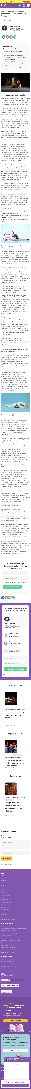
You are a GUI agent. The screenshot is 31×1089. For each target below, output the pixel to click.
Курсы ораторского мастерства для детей (11, 966)
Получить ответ (7, 858)
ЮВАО (23, 709)
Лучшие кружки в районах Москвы (12, 709)
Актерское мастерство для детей (9, 952)
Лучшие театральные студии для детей (10, 950)
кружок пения (24, 104)
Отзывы (3, 883)
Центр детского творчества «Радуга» (14, 55)
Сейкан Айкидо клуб (9, 61)
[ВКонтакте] (3, 37)
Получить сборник (16, 1020)
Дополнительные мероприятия (8, 919)
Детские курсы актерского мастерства (10, 940)
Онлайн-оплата (4, 909)
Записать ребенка (12, 587)
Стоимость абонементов (7, 904)
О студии (3, 875)
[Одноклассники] (7, 37)
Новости (3, 887)
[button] (28, 5)
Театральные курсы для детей (8, 930)
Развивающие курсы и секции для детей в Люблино (14, 715)
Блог (2, 890)
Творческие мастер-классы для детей (10, 933)
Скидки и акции (5, 907)
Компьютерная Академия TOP (12, 67)
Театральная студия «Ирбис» (11, 49)
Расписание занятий (6, 902)
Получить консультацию (15, 669)
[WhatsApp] (15, 37)
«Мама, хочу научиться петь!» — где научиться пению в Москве (14, 763)
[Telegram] (11, 37)
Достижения (4, 878)
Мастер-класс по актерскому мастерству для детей (13, 928)
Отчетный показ (5, 917)
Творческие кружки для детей (8, 947)
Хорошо (15, 1085)
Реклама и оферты (5, 895)
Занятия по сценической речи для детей (10, 963)
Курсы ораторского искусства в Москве (10, 959)
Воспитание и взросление (19, 797)
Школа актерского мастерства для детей (11, 938)
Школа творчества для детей (8, 945)
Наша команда (4, 880)
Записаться (27, 1)
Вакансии (3, 892)
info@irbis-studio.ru (16, 980)
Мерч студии (4, 914)
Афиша (2, 885)
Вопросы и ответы (5, 912)
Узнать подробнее (15, 1050)
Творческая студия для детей (8, 935)
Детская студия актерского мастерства (10, 942)
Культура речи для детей (7, 961)
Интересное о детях (17, 755)
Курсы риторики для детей (7, 925)
